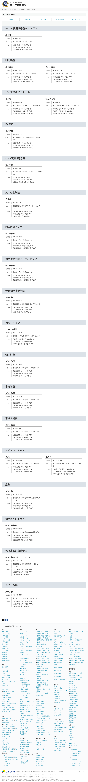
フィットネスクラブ (41, 741)
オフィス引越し (24, 723)
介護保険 (71, 714)
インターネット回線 (74, 656)
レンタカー (23, 672)
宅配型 (22, 666)
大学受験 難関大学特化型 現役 (44, 640)
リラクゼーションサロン (42, 745)
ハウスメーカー (7, 763)
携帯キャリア (73, 638)
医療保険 (4, 654)
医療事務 (42, 712)
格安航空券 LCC (24, 748)
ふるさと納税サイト (25, 658)
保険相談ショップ (7, 660)
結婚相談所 (57, 725)
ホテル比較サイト (24, 746)
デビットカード (6, 701)
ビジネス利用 (24, 761)
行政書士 (39, 718)
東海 (9, 728)
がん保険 (4, 656)
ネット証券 (5, 667)
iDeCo (70, 735)
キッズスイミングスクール (42, 747)
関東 (64, 740)
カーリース (23, 676)
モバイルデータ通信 (74, 644)
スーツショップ (40, 761)
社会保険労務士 (46, 716)
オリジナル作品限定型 (27, 715)
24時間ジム (39, 743)
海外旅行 (29, 742)
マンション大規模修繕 (8, 730)
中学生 (43, 689)
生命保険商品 (72, 697)
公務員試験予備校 (40, 730)
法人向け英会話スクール (42, 732)
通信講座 (38, 710)
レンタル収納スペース (27, 662)
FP (37, 712)
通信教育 (38, 687)
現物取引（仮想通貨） (9, 707)
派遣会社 (56, 656)
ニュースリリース (26, 771)
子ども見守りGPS (24, 734)
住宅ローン (5, 685)
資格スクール (39, 722)
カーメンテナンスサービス (27, 701)
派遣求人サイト (58, 660)
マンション (6, 720)
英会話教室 (39, 705)
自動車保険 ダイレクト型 (75, 673)
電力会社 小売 (23, 732)
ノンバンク (11, 691)
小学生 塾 (38, 679)
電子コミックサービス (26, 711)
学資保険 (4, 658)
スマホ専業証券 (6, 675)
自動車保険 (5, 631)
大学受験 (11, 19)
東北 (6, 757)
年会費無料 (6, 695)
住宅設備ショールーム (8, 738)
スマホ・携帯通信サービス (76, 631)
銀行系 (5, 691)
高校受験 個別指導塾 (41, 656)
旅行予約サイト (24, 740)
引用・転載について (53, 771)
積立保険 (71, 722)
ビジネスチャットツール (60, 690)
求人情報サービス (58, 662)
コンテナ (23, 664)
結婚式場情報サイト (59, 729)
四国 (71, 652)
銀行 (4, 673)
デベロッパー (6, 765)
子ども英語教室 (40, 701)
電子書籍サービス (24, 709)
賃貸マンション (6, 736)
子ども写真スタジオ (25, 707)
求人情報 (61, 771)
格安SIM (72, 634)
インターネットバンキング (9, 681)
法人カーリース (58, 686)
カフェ (21, 703)
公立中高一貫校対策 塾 (42, 674)
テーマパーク (57, 750)
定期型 (76, 693)
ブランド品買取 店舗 (25, 721)
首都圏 (5, 728)
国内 (22, 757)
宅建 (38, 714)
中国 (83, 650)
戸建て (12, 720)
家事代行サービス (24, 638)
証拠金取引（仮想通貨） (9, 710)
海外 (25, 757)
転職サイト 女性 (58, 642)
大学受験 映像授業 (41, 644)
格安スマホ (73, 636)
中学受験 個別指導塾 (41, 670)
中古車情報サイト (24, 681)
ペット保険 (5, 650)
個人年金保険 (72, 718)
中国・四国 (15, 759)
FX (2, 687)
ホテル (21, 759)
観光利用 (23, 763)
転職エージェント (58, 646)
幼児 (38, 703)
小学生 (48, 689)
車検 (21, 699)
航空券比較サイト (24, 744)
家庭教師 (38, 691)
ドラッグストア (40, 757)
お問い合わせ (44, 771)
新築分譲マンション (7, 747)
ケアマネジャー (47, 718)
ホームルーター (73, 642)
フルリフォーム (7, 743)
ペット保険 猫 (72, 689)
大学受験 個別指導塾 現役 (43, 636)
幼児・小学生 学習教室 (42, 693)
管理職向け (58, 698)
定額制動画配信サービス (26, 705)
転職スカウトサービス (60, 644)
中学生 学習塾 (60, 19)
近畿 (13, 728)
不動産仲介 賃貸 (6, 732)
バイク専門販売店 (25, 693)
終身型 (72, 693)
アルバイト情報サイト (60, 638)
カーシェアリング (24, 670)
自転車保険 (5, 644)
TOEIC (39, 716)
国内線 (22, 750)
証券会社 (5, 671)
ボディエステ (57, 713)
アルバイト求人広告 (59, 679)
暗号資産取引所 (6, 705)
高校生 (39, 689)
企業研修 (56, 694)
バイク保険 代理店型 (74, 679)
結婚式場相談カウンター (60, 727)
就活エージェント (58, 631)
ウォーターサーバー (25, 631)
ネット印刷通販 (58, 688)
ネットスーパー (24, 652)
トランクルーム (24, 660)
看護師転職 (57, 648)
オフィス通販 (23, 726)
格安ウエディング (58, 723)
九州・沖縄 (40, 654)
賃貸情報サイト (6, 734)
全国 (63, 746)
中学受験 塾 (39, 666)
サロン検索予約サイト (60, 715)
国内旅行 (23, 742)
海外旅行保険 (5, 648)
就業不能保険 (72, 707)
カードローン (5, 689)
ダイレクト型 (6, 634)
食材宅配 (22, 644)
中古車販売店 (23, 683)
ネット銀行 (5, 679)
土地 (16, 720)
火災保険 (4, 646)
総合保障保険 (72, 716)
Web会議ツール (58, 692)
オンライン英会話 (40, 707)
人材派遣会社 (57, 677)
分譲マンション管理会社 (8, 726)
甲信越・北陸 (45, 650)
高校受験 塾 (39, 646)
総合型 (22, 713)
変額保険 (71, 720)
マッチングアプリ (58, 731)
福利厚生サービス (24, 730)
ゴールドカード (7, 699)
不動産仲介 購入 (6, 722)
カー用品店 (39, 763)
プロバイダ (72, 646)
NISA (3, 669)
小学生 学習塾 (76, 19)
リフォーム (5, 741)
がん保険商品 (72, 703)
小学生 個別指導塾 (41, 683)
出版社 (22, 717)
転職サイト (57, 640)
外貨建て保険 (72, 712)
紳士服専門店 (39, 759)
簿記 (42, 714)
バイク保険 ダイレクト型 (75, 677)
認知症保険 (72, 710)
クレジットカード (7, 693)
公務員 (39, 720)
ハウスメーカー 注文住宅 (8, 751)
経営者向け (58, 696)
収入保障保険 (73, 701)
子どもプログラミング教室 (43, 734)
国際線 (27, 750)
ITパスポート (45, 720)
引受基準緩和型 (74, 695)
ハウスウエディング (59, 721)
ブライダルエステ (58, 709)
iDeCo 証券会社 (6, 677)
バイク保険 (5, 638)
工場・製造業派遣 (58, 658)
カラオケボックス (58, 748)
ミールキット (23, 648)
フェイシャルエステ (59, 711)
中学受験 (43, 19)
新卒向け (57, 702)
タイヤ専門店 (39, 765)
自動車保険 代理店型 (74, 675)
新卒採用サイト (58, 668)
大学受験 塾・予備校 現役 (43, 631)
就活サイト (57, 634)
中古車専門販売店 (25, 685)
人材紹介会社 (57, 674)
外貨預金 (4, 683)
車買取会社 (23, 679)
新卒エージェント (58, 671)
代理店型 (5, 636)
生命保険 (4, 652)
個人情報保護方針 (35, 771)
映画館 (55, 738)
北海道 (39, 648)
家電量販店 (39, 755)
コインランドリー (24, 642)
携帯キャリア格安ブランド (77, 640)
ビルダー (5, 755)
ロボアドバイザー (7, 712)
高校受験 (27, 19)
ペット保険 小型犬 (74, 687)
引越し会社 (23, 668)
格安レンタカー (24, 674)
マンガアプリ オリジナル (26, 719)
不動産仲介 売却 (6, 718)
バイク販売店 (23, 691)
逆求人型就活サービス (60, 636)
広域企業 (72, 654)
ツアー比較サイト (24, 752)
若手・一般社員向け (60, 700)
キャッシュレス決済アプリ (9, 703)
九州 (16, 728)
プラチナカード (76, 755)
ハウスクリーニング (25, 640)
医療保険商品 (72, 691)
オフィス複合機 (24, 728)
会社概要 (18, 771)
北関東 (10, 757)
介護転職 (56, 650)
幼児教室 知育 (39, 695)
